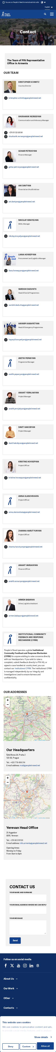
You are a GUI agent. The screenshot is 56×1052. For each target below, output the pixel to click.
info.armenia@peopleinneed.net (33, 843)
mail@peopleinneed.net (30, 765)
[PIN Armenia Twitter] (12, 965)
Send (15, 940)
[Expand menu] (52, 14)
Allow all (45, 1046)
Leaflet (35, 740)
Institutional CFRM (23, 668)
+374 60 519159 (16, 840)
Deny (10, 1046)
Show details (41, 1037)
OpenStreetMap (42, 740)
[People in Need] (6, 14)
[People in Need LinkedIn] (31, 965)
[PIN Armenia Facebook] (5, 965)
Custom (26, 1046)
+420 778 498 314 (17, 762)
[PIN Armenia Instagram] (25, 965)
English (47, 7)
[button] (27, 716)
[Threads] (38, 965)
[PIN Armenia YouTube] (18, 965)
